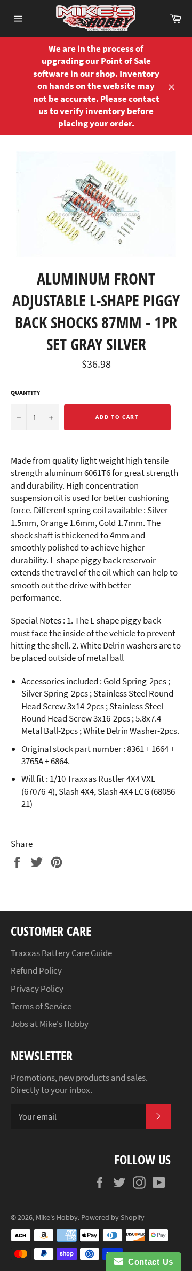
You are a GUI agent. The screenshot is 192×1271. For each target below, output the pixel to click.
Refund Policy (36, 970)
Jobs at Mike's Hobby (50, 1024)
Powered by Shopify (113, 1217)
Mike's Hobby (57, 1217)
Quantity (25, 392)
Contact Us (148, 1261)
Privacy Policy (37, 988)
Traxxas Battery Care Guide (61, 953)
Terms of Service (41, 1006)
